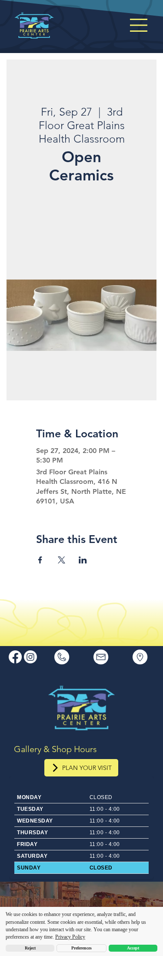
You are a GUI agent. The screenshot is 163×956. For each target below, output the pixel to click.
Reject (30, 948)
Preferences (81, 948)
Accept (133, 948)
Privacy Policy (70, 937)
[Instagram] (30, 656)
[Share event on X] (61, 559)
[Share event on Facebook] (40, 559)
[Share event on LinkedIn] (83, 559)
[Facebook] (15, 656)
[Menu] (139, 25)
